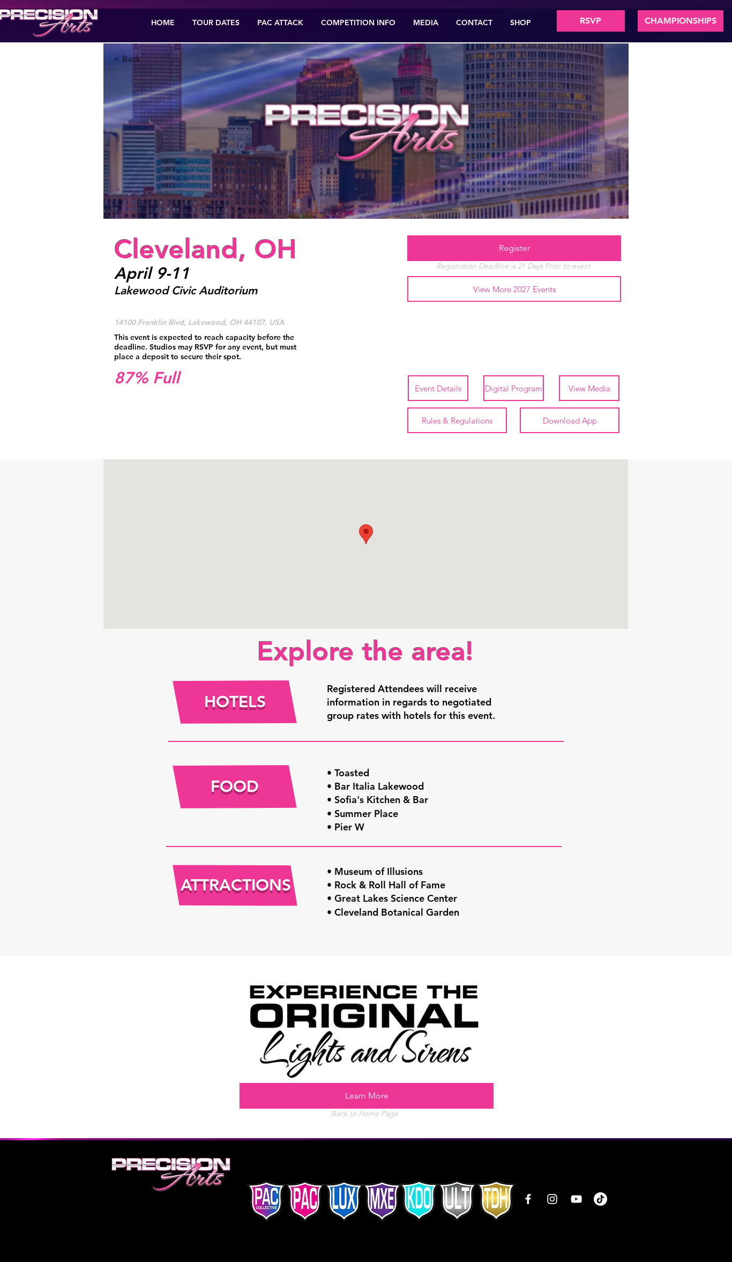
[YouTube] (576, 1199)
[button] (216, 22)
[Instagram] (552, 1199)
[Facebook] (528, 1199)
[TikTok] (600, 1199)
